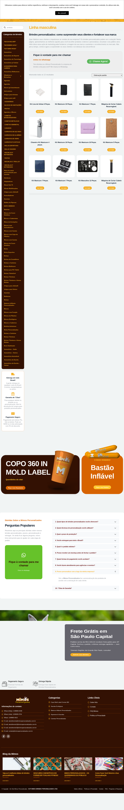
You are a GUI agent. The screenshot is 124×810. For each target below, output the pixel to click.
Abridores (7, 178)
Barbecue (7, 296)
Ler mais (40, 111)
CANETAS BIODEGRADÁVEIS (10, 116)
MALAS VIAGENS (10, 149)
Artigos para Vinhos (10, 289)
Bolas (6, 249)
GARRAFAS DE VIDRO (11, 138)
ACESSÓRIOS (8, 101)
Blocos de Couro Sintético (9, 214)
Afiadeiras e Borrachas (8, 76)
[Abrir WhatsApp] (119, 805)
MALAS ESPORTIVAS (11, 145)
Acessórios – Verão (10, 349)
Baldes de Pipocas (10, 202)
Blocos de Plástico (10, 316)
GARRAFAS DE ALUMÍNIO (12, 135)
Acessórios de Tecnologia (12, 59)
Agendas (7, 80)
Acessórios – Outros (11, 353)
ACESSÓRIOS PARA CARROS (10, 67)
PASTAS (7, 108)
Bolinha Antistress (10, 326)
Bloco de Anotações (10, 222)
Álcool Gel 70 (8, 185)
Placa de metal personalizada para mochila (10, 172)
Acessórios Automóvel (11, 356)
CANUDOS (7, 128)
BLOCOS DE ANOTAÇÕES (12, 105)
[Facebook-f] (4, 736)
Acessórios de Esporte (11, 55)
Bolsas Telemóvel (10, 273)
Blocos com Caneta (10, 231)
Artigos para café (9, 98)
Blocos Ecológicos (10, 319)
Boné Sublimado (9, 346)
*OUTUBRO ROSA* (10, 48)
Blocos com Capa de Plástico (11, 235)
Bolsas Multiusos (10, 266)
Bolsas (6, 256)
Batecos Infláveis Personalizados (10, 304)
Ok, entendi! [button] (62, 13)
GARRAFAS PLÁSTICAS (12, 142)
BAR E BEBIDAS (9, 206)
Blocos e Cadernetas (11, 218)
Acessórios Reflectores (11, 71)
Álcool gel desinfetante (11, 87)
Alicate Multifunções (11, 188)
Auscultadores (9, 195)
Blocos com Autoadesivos (8, 226)
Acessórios (8, 52)
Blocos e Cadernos (10, 323)
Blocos (6, 309)
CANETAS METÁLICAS (11, 121)
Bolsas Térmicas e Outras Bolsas (12, 281)
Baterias (6, 209)
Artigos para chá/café (11, 192)
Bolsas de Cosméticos (11, 259)
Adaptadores (8, 181)
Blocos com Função (10, 312)
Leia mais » (6, 780)
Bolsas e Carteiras (10, 263)
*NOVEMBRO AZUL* (10, 45)
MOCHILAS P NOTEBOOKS (8, 153)
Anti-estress (8, 91)
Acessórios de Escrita (11, 360)
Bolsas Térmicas (9, 277)
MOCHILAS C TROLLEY (12, 161)
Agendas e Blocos (10, 112)
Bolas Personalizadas (11, 330)
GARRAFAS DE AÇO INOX (12, 131)
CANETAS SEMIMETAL (11, 124)
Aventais (7, 199)
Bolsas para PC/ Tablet (11, 270)
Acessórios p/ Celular (11, 62)
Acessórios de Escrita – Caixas (12, 364)
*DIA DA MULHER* (10, 41)
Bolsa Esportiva (9, 252)
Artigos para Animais (11, 94)
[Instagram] (8, 736)
